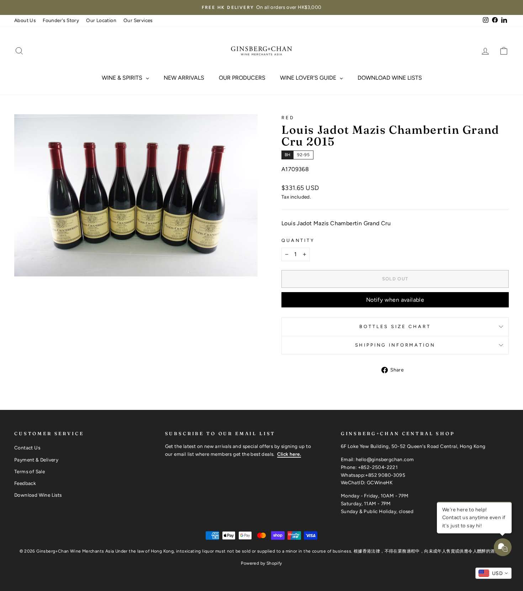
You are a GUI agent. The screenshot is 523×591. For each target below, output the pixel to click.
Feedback (25, 483)
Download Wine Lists (38, 495)
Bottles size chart (394, 326)
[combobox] (493, 573)
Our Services (138, 20)
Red (288, 117)
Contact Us (27, 447)
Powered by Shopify (261, 563)
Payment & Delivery (36, 460)
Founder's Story (61, 20)
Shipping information (395, 345)
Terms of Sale (29, 471)
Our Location (101, 20)
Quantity (298, 240)
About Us (25, 20)
